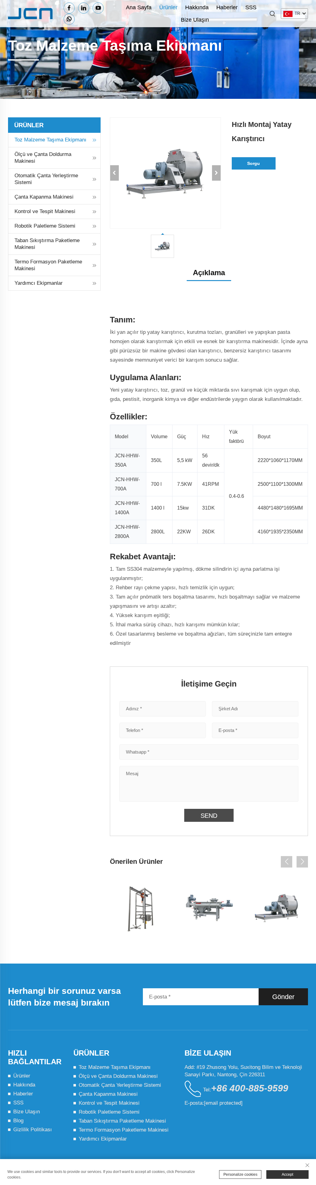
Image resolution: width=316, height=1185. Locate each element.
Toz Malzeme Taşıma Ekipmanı (50, 140)
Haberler (227, 7)
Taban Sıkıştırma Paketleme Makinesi (47, 243)
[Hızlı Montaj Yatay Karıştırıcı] (277, 907)
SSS (250, 7)
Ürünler (168, 7)
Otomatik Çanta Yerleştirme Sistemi (46, 179)
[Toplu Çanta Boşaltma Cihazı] (141, 907)
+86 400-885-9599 (249, 1088)
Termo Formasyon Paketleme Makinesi (48, 265)
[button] (286, 862)
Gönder (283, 997)
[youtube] (98, 8)
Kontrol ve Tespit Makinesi (45, 211)
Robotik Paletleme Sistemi (45, 226)
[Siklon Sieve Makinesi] (209, 907)
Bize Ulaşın (195, 20)
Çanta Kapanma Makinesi (44, 197)
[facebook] (69, 8)
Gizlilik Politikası (32, 1129)
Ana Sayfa (139, 7)
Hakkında (197, 7)
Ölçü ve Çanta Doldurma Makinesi (43, 157)
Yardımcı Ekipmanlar (39, 283)
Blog (18, 1121)
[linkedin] (83, 8)
